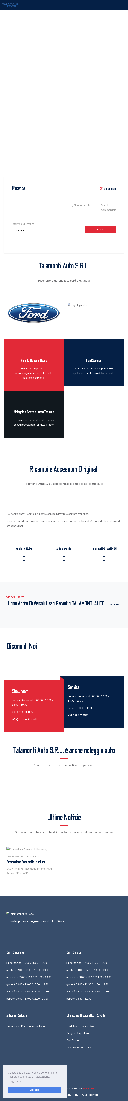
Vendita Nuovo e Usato (34, 360)
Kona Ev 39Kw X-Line (79, 1047)
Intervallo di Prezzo (23, 223)
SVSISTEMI (88, 1088)
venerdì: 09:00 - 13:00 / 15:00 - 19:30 (27, 991)
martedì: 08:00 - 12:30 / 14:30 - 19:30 (88, 970)
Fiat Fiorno (72, 1040)
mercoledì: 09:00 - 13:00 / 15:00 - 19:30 (29, 977)
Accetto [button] (34, 1089)
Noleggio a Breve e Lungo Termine (34, 412)
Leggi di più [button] (15, 1081)
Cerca (100, 229)
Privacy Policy (70, 1094)
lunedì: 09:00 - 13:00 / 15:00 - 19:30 (26, 962)
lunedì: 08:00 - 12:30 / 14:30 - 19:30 (86, 962)
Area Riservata (90, 1094)
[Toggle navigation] (121, 5)
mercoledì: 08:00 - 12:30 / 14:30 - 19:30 (89, 977)
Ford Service (94, 360)
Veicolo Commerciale (108, 207)
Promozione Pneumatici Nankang (26, 862)
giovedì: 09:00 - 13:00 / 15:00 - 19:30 (27, 984)
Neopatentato (82, 205)
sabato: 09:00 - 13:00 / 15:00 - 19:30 (27, 998)
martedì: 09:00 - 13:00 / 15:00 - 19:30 (28, 970)
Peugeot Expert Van (78, 1033)
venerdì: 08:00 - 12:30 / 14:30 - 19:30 (87, 991)
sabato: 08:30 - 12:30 (78, 998)
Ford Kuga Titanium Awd (81, 1026)
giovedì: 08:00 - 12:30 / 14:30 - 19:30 (87, 984)
